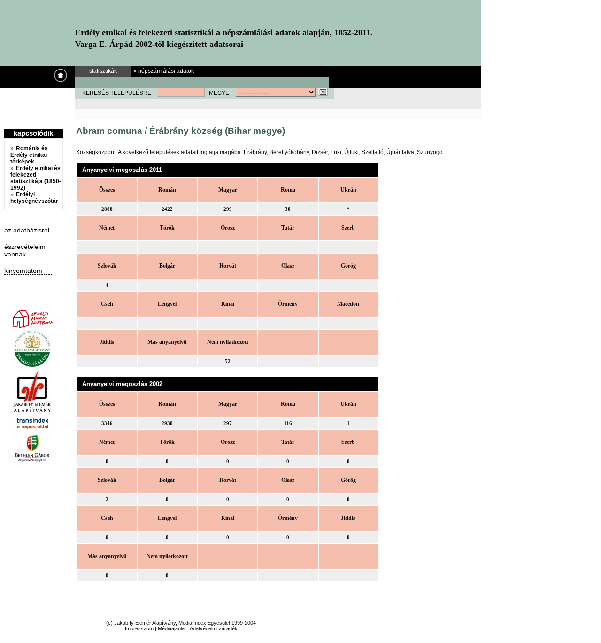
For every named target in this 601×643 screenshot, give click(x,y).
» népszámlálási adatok (163, 71)
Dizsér (320, 152)
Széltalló (373, 152)
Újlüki (351, 152)
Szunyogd (430, 152)
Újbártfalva (400, 152)
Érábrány (255, 152)
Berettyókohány (289, 152)
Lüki (336, 152)
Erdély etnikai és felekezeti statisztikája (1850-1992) (35, 178)
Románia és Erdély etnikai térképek (29, 155)
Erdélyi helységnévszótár (34, 197)
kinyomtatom (23, 270)
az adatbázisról (26, 230)
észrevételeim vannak (25, 250)
